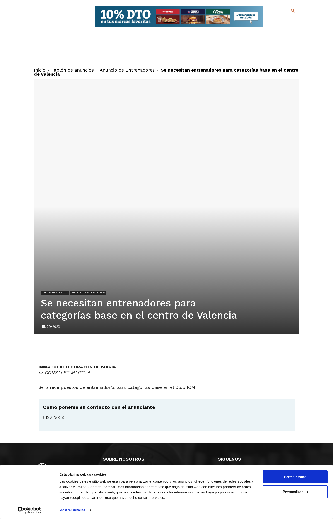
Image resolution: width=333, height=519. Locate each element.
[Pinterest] (161, 346)
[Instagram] (295, 20)
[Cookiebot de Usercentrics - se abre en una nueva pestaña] (29, 510)
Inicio (40, 70)
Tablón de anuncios (72, 70)
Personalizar (293, 491)
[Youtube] (289, 27)
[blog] (288, 20)
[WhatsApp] (182, 346)
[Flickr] (274, 27)
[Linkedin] (171, 346)
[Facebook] (274, 20)
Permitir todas (295, 477)
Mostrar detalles (72, 510)
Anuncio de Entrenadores (127, 70)
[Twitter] (281, 20)
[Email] (192, 346)
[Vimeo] (282, 27)
